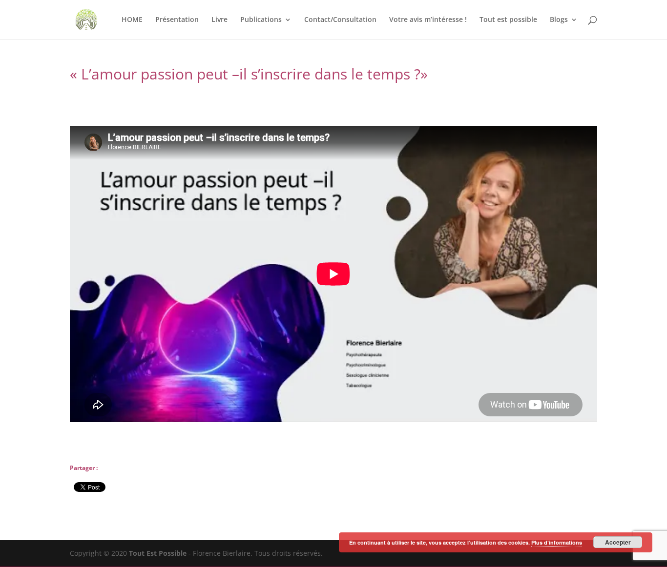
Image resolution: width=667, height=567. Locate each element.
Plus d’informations (556, 542)
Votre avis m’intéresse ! (428, 20)
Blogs (559, 20)
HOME (132, 20)
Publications (261, 20)
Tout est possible (508, 20)
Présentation (177, 20)
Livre (219, 20)
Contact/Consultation (340, 20)
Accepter (618, 542)
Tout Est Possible (158, 553)
